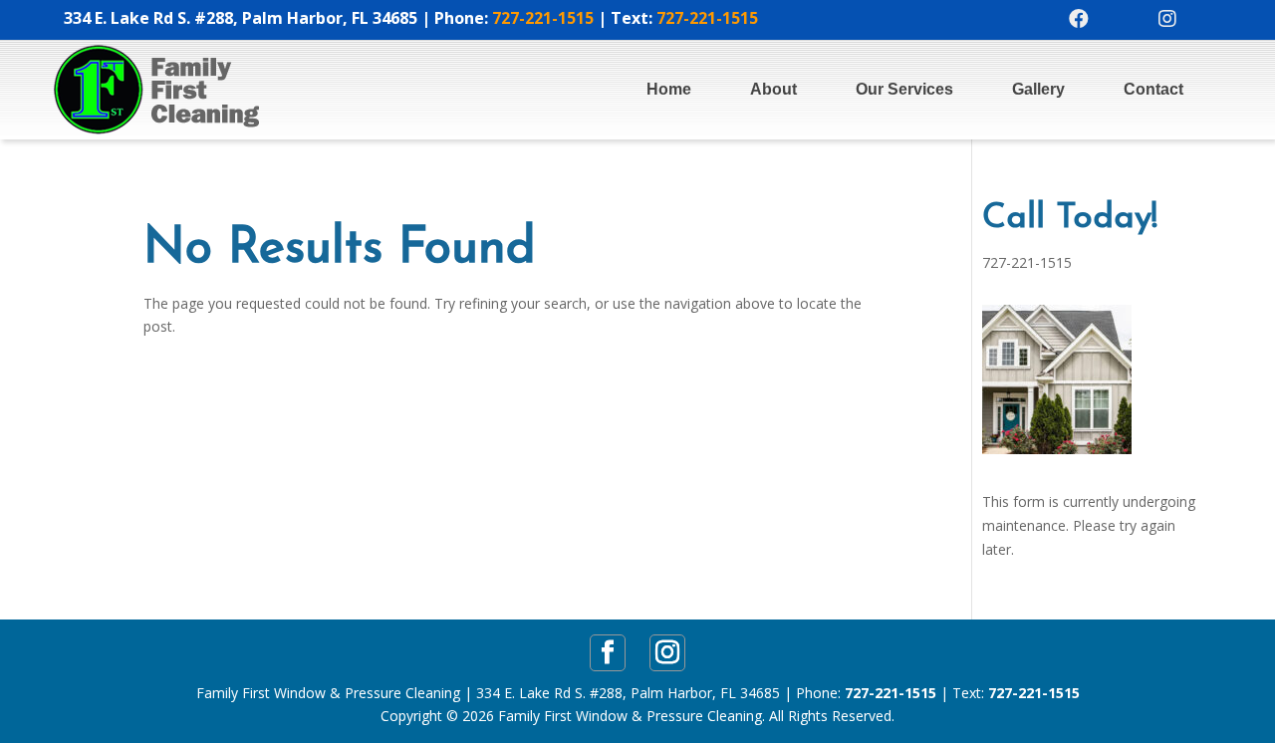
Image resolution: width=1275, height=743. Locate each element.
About (773, 89)
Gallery (1038, 89)
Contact (1153, 89)
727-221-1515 (543, 18)
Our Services (904, 89)
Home (668, 89)
